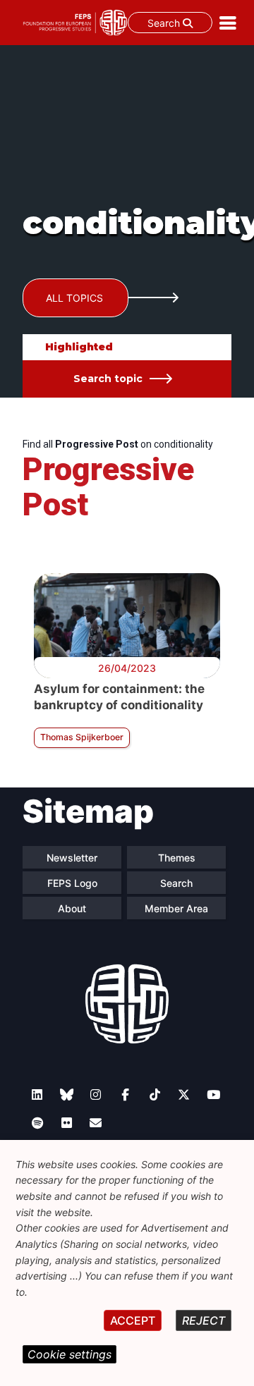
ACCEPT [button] (132, 1320)
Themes (176, 858)
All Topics (74, 298)
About (72, 908)
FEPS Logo (72, 883)
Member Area (176, 908)
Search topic (108, 378)
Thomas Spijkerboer (81, 737)
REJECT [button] (203, 1320)
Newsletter (72, 858)
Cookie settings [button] (69, 1354)
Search (165, 23)
